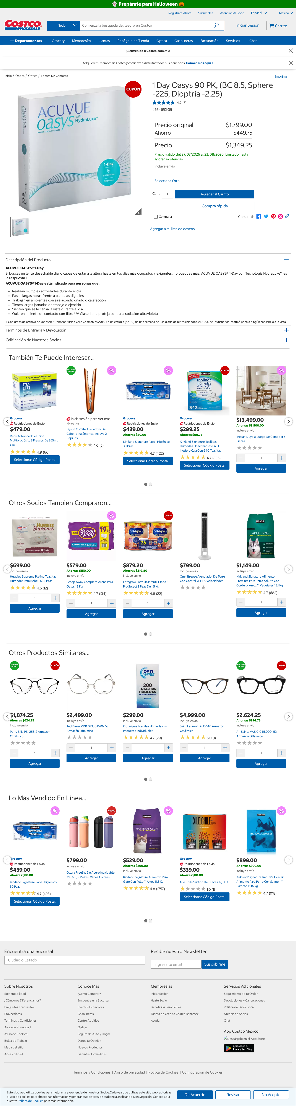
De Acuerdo (195, 1094)
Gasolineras (183, 41)
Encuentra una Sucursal (28, 951)
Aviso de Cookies (16, 1034)
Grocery (58, 41)
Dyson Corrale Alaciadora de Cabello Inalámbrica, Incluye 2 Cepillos (87, 433)
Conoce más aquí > (199, 63)
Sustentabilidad (15, 994)
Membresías (81, 41)
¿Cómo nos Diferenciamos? (22, 1000)
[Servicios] (241, 41)
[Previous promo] (7, 421)
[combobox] (63, 25)
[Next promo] (289, 421)
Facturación (209, 41)
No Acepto (271, 1094)
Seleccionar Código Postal (34, 459)
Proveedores (13, 1014)
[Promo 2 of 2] (150, 484)
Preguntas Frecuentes (19, 1007)
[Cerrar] (291, 50)
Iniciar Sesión (247, 25)
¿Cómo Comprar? (89, 994)
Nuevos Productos (90, 1047)
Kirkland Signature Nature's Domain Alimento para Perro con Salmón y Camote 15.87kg (260, 881)
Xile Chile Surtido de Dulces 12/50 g (204, 882)
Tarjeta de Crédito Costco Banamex (174, 1014)
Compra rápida (215, 205)
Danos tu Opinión (89, 1041)
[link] (258, 216)
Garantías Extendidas (92, 1054)
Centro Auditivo (88, 1020)
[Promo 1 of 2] (145, 484)
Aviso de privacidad (129, 1072)
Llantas (104, 41)
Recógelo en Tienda (133, 41)
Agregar (261, 468)
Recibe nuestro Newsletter (179, 951)
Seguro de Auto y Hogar (94, 1034)
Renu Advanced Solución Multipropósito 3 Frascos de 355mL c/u (34, 440)
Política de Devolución (239, 1007)
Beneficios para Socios (166, 1007)
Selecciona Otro (167, 181)
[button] (219, 25)
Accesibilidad (13, 1054)
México (284, 13)
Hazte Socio (159, 1000)
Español (257, 13)
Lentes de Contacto (54, 76)
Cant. (156, 193)
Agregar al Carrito (215, 194)
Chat (253, 41)
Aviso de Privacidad (17, 1027)
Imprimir (281, 76)
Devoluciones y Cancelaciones (244, 1000)
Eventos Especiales (91, 1007)
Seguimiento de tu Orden (241, 994)
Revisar (233, 1094)
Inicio (8, 76)
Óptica (161, 41)
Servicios (233, 41)
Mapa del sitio (13, 1047)
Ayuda (155, 1020)
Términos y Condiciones (20, 1020)
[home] (23, 24)
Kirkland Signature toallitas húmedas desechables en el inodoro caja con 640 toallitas (200, 446)
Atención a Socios (236, 1014)
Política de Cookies (30, 1101)
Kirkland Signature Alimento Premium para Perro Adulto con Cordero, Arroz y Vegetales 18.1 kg (259, 581)
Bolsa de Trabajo (15, 1041)
